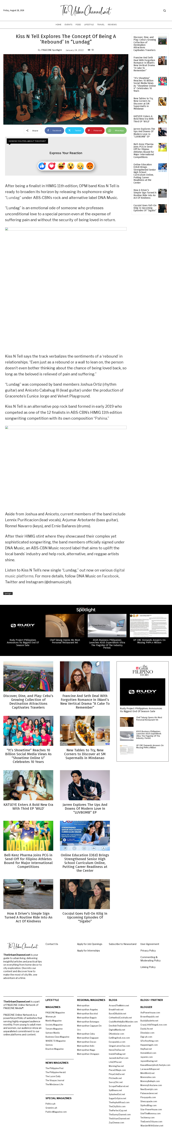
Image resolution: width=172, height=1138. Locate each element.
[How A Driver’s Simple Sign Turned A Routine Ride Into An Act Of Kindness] (162, 193)
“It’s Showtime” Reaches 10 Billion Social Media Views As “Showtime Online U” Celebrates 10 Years (145, 85)
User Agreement (149, 944)
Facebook (110, 576)
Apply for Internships (88, 950)
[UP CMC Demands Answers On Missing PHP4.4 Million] (149, 625)
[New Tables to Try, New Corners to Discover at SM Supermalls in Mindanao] (162, 101)
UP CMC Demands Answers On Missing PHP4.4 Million (149, 641)
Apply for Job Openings (89, 944)
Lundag (13, 197)
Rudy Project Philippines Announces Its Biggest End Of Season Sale (23, 643)
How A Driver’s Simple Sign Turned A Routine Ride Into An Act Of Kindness (145, 194)
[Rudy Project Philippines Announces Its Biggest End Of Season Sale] (22, 625)
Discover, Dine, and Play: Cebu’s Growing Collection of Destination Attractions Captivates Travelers (145, 44)
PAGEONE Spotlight (51, 50)
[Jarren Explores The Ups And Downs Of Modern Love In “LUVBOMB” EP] (162, 132)
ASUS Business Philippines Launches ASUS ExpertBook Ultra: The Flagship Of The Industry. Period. (107, 644)
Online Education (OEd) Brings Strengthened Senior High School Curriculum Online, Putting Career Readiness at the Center (145, 173)
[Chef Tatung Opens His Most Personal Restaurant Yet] (65, 625)
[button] (164, 10)
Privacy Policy (148, 950)
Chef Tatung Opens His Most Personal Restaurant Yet (65, 641)
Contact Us (52, 944)
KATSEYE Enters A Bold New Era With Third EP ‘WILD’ (144, 119)
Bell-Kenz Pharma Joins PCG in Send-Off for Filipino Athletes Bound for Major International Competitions (144, 151)
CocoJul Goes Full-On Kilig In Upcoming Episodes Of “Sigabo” (145, 208)
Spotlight (8, 593)
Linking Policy (148, 967)
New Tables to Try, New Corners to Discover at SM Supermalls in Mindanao (143, 103)
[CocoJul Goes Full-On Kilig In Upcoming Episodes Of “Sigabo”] (162, 208)
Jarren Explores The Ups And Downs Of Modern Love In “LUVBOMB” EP (144, 132)
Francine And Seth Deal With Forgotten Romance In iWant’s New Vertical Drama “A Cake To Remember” (144, 64)
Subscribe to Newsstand (122, 944)
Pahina (101, 418)
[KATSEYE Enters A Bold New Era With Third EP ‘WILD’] (162, 119)
